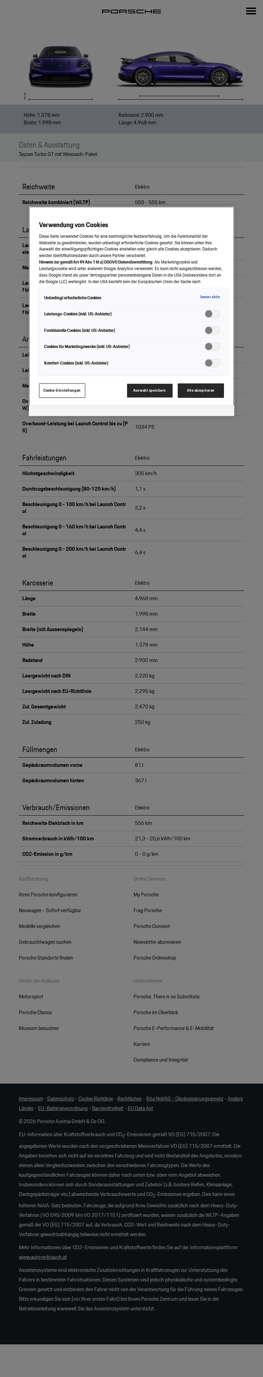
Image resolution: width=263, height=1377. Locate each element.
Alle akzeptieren (201, 390)
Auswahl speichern (149, 390)
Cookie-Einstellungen (61, 390)
